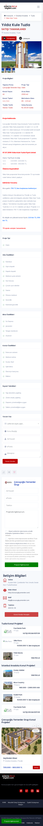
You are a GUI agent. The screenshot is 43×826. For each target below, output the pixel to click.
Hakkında (30, 823)
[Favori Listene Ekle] (14, 472)
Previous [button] (35, 726)
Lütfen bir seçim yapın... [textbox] (15, 424)
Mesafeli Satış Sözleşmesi (16, 802)
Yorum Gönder (10, 461)
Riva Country (19, 682)
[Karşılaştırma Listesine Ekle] (9, 472)
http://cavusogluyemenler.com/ (19, 593)
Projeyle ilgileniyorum (11, 821)
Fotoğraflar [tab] (11, 38)
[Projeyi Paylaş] (4, 472)
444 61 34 (12, 608)
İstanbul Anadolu (22, 16)
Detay (36, 767)
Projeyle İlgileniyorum (21, 565)
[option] (22, 54)
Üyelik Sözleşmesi (33, 802)
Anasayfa (9, 16)
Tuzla (32, 16)
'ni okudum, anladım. (18, 533)
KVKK (4, 802)
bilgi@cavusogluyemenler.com (18, 600)
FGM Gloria (18, 653)
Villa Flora (18, 640)
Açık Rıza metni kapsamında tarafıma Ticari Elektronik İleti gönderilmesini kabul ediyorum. (21, 540)
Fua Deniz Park (20, 628)
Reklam (37, 823)
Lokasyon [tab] (26, 38)
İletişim (20, 804)
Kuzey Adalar (19, 670)
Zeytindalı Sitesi (10, 758)
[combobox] (23, 423)
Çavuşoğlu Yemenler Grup (25, 483)
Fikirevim (32, 818)
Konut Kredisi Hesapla (21, 614)
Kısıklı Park (18, 695)
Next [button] (38, 726)
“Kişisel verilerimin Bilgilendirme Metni (16, 543)
